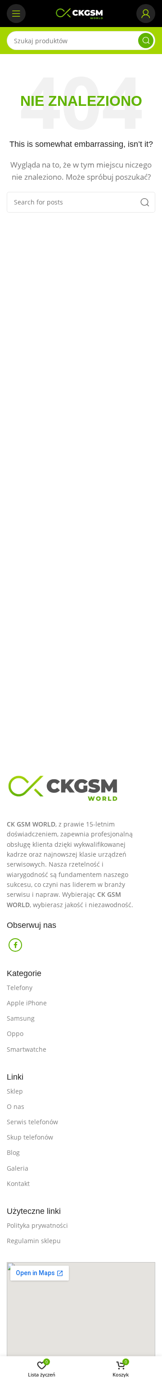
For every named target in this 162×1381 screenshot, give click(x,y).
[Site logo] (81, 12)
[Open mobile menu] (16, 14)
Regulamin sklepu (34, 1240)
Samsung (21, 1018)
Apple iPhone (27, 1003)
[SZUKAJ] (145, 40)
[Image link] (81, 785)
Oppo (15, 1033)
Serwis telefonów (32, 1122)
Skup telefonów (30, 1137)
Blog (13, 1152)
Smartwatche (26, 1049)
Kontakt (18, 1183)
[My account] (146, 14)
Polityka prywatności (37, 1225)
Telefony (19, 987)
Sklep (15, 1091)
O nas (15, 1106)
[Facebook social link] (15, 945)
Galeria (17, 1168)
